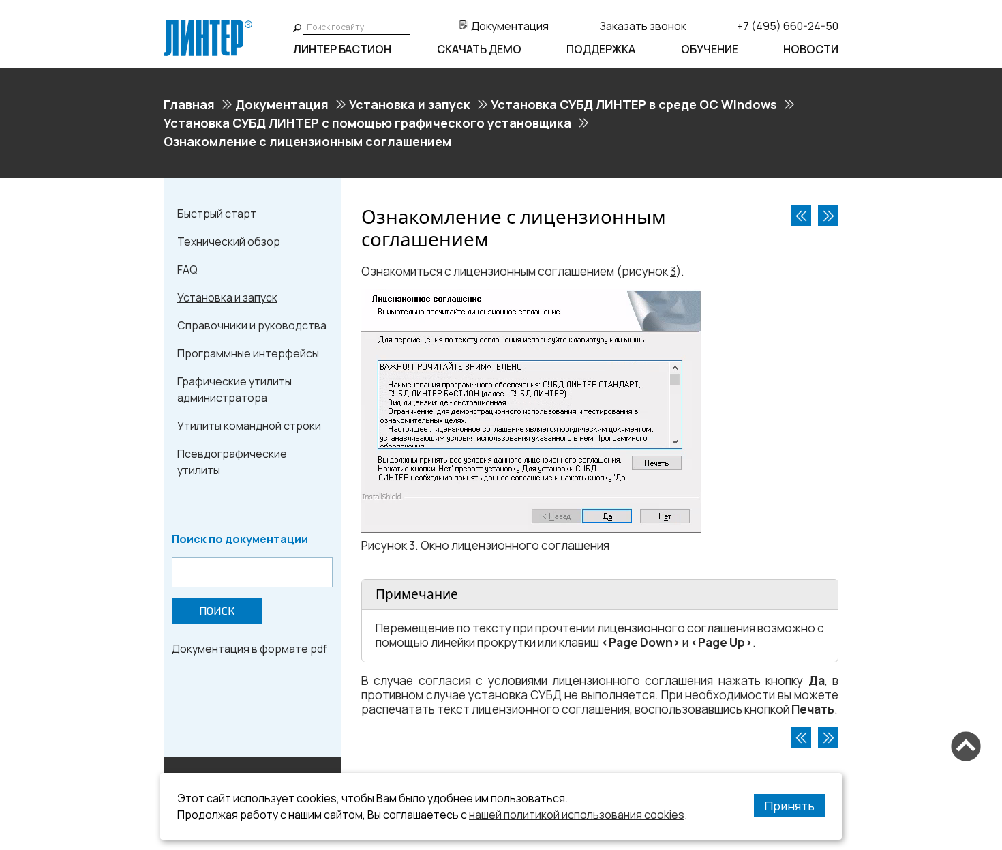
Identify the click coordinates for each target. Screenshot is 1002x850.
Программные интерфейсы (248, 353)
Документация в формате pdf (249, 648)
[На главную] (208, 25)
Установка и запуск (409, 104)
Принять (789, 805)
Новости (810, 49)
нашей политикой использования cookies (576, 814)
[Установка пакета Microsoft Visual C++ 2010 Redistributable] (801, 215)
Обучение (709, 49)
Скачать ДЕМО (479, 49)
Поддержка (600, 49)
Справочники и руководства (252, 325)
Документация (510, 25)
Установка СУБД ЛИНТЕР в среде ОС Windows (634, 104)
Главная (189, 104)
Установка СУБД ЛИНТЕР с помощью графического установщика (367, 123)
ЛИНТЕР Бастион (342, 49)
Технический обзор (228, 241)
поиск (216, 610)
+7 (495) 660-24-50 (787, 25)
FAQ (187, 269)
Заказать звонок (643, 25)
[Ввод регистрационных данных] (828, 215)
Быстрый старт (216, 213)
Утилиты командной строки (249, 425)
